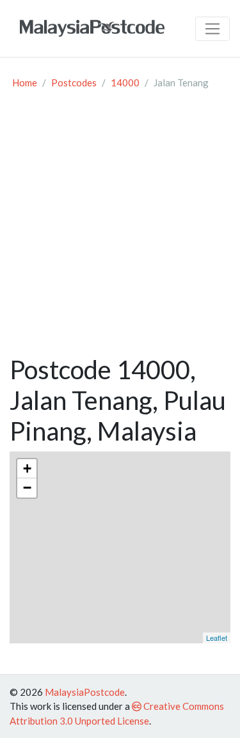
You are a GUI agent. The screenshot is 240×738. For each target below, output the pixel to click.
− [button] (27, 488)
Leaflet (216, 637)
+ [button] (27, 468)
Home (24, 82)
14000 (125, 82)
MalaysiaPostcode (85, 692)
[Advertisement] (120, 228)
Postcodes (74, 82)
